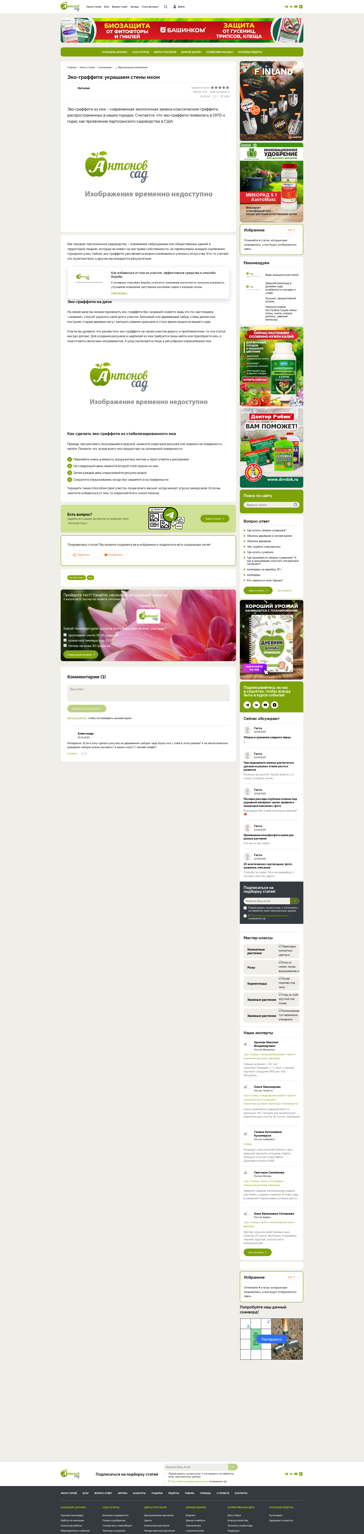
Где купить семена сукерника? (266, 530)
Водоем (190, 1515)
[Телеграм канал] (286, 6)
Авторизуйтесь (77, 718)
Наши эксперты (258, 1032)
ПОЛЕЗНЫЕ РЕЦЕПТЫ (250, 51)
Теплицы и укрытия (113, 1530)
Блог (106, 6)
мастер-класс (76, 577)
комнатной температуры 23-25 (90, 640)
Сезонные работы (71, 1525)
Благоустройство (238, 1520)
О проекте (223, 1493)
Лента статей (93, 6)
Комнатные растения (255, 1058)
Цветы (290, 1054)
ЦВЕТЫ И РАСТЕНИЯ (165, 51)
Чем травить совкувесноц (263, 546)
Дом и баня (234, 1515)
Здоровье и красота (281, 1520)
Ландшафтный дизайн (273, 1054)
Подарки (157, 1493)
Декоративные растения (159, 1515)
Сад (246, 1054)
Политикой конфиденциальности (269, 915)
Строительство (252, 1099)
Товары (189, 1493)
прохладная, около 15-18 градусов (93, 635)
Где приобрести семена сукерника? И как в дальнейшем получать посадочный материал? (273, 560)
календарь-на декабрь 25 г (264, 569)
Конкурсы (139, 1493)
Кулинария (269, 1099)
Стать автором (150, 6)
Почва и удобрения (114, 1520)
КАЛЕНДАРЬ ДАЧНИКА (114, 51)
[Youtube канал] (295, 6)
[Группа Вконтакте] (291, 6)
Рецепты (173, 1493)
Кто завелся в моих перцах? (265, 580)
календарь (253, 574)
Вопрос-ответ (120, 6)
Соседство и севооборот (117, 1525)
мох (90, 577)
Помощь (205, 1493)
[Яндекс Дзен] (300, 6)
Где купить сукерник (260, 552)
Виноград (274, 1058)
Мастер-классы (258, 937)
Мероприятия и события (75, 1530)
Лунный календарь (72, 1515)
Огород (254, 1054)
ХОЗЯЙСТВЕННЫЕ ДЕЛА (219, 51)
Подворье (233, 1530)
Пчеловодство (290, 1103)
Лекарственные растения (159, 1530)
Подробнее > (119, 293)
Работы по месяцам (72, 1520)
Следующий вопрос (79, 654)
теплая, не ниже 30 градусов (89, 646)
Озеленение (193, 1525)
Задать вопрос (213, 518)
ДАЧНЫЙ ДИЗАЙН (191, 51)
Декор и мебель (195, 1520)
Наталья (84, 88)
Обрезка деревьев (259, 541)
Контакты (241, 1493)
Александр (86, 733)
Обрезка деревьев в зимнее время (269, 535)
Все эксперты (256, 1252)
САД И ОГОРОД (140, 51)
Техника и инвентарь (240, 1525)
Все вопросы (285, 590)
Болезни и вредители (115, 1515)
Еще (290, 229)
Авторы (134, 6)
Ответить (72, 753)
